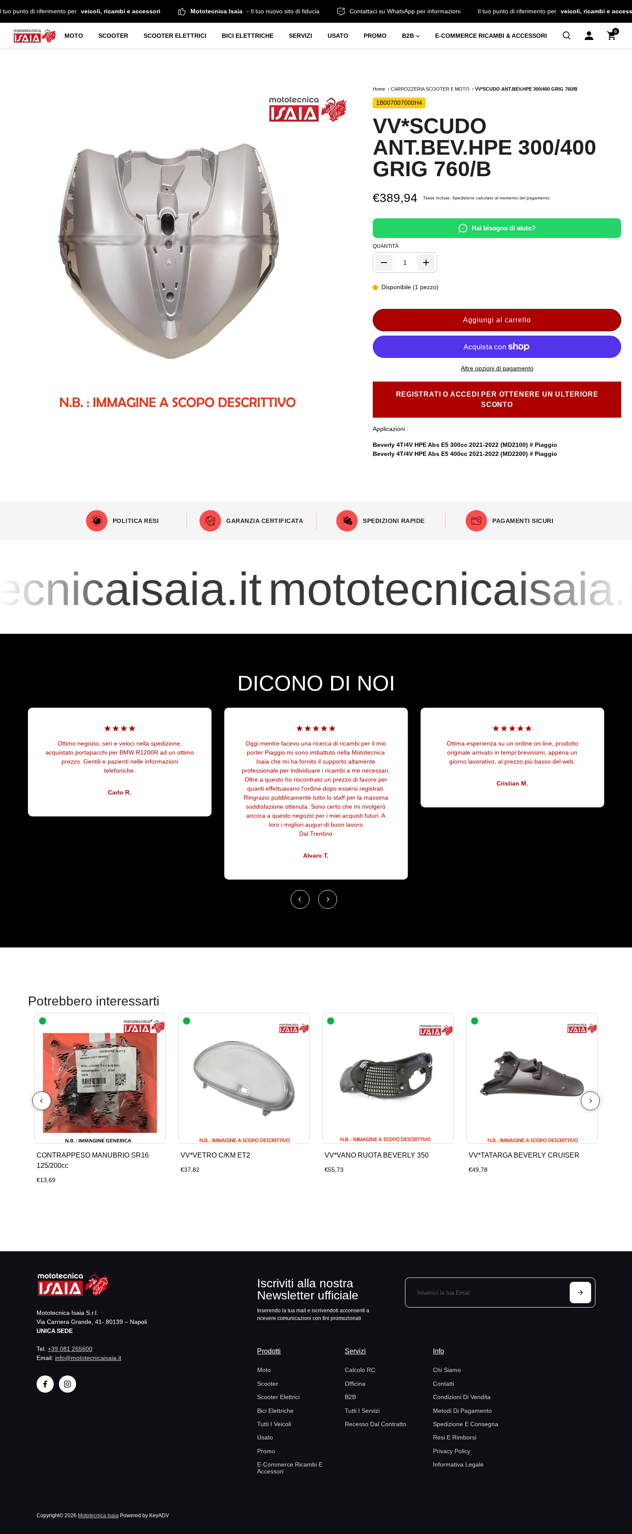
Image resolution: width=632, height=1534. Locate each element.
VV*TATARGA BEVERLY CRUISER (524, 1155)
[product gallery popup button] (331, 400)
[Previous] (300, 899)
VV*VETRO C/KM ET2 (215, 1155)
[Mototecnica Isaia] (35, 36)
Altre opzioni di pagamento (497, 368)
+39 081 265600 (70, 1348)
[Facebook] (45, 1384)
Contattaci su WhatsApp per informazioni (438, 11)
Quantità (386, 246)
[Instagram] (67, 1384)
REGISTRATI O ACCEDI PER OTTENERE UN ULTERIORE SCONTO (497, 399)
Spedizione (463, 198)
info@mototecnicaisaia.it (88, 1357)
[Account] (589, 35)
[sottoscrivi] (580, 1292)
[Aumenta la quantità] (426, 262)
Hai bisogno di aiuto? (504, 228)
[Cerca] (566, 35)
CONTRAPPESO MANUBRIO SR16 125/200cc (93, 1160)
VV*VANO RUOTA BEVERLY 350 (377, 1155)
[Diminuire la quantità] (384, 262)
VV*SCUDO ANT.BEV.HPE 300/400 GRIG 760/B (484, 147)
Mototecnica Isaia (98, 1515)
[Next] (327, 899)
